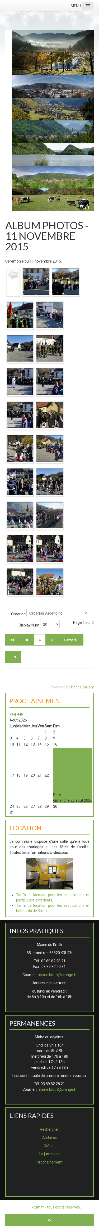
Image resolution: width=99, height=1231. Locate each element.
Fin (13, 657)
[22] (20, 481)
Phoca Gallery (82, 687)
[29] (49, 581)
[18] (20, 415)
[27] (49, 548)
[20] (20, 448)
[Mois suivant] (21, 715)
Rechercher (49, 1129)
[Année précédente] (11, 715)
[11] (65, 281)
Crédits (49, 1146)
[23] (49, 481)
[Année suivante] (18, 715)
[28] (20, 581)
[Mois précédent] (14, 715)
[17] (49, 381)
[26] (20, 548)
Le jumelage (49, 1154)
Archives (49, 1137)
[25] (49, 515)
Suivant (71, 640)
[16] (20, 381)
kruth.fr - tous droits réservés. (56, 1207)
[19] (49, 415)
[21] (49, 448)
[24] (20, 515)
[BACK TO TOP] (49, 1220)
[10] (36, 281)
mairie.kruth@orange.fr (57, 975)
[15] (49, 348)
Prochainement (50, 1162)
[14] (20, 348)
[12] (20, 315)
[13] (49, 315)
